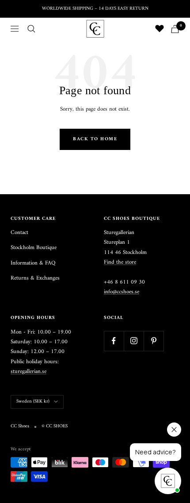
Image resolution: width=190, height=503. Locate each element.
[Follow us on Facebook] (114, 341)
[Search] (31, 29)
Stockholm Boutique (34, 248)
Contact (19, 233)
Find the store (120, 262)
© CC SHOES (55, 426)
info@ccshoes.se (121, 292)
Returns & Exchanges (35, 278)
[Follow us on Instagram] (134, 341)
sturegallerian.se (28, 371)
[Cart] (175, 29)
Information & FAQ (33, 263)
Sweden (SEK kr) (32, 401)
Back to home (95, 139)
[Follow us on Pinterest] (153, 341)
